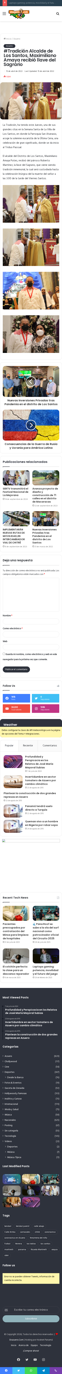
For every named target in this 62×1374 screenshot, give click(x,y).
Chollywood (11, 1061)
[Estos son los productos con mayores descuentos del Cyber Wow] (12, 1202)
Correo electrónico (13, 628)
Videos (8, 1141)
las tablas (31, 1243)
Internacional (11, 1104)
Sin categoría (11, 1131)
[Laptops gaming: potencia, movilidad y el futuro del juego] (46, 955)
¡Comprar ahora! (31, 1351)
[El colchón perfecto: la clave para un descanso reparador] (16, 955)
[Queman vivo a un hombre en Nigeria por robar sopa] (13, 826)
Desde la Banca (15, 1077)
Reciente (28, 746)
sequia (54, 1249)
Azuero (16, 39)
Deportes (9, 1072)
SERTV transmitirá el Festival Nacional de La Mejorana (15, 492)
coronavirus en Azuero (14, 1238)
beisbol (7, 1226)
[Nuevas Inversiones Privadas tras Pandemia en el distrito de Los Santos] (45, 518)
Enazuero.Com (16, 1340)
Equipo (34, 1345)
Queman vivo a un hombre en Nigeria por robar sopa (41, 823)
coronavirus (50, 1232)
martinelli (8, 1249)
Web (5, 641)
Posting (8, 1125)
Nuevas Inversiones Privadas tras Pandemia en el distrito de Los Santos (44, 536)
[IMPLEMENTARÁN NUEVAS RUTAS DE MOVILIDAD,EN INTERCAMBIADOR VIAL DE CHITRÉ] (16, 518)
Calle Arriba (9, 1232)
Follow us (9, 1265)
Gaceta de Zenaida (14, 1088)
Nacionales (10, 1120)
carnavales (25, 1232)
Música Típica (14, 1157)
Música (8, 1115)
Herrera (18, 1243)
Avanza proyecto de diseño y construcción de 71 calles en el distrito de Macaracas (45, 495)
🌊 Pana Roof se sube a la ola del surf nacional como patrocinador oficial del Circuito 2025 (46, 931)
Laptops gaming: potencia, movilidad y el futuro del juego (45, 970)
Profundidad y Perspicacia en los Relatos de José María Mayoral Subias (39, 762)
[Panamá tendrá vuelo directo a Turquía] (13, 811)
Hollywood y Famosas (16, 1093)
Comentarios (50, 746)
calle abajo (39, 1226)
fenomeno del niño (38, 1238)
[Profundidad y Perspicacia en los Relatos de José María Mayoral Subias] (13, 761)
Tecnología (10, 1136)
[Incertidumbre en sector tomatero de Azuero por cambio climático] (13, 781)
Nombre (7, 616)
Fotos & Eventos (13, 1083)
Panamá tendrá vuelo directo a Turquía (39, 807)
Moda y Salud (11, 1109)
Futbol (7, 1243)
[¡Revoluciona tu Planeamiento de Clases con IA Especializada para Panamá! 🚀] (12, 1179)
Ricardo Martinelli (39, 1249)
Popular (9, 746)
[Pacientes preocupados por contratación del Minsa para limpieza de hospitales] (16, 913)
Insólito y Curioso (13, 1099)
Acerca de (24, 1345)
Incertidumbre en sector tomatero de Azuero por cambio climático (40, 780)
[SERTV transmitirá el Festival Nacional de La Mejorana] (16, 477)
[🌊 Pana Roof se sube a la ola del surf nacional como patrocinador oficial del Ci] (46, 913)
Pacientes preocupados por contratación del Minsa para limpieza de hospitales (15, 931)
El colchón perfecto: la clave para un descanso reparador (16, 970)
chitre (37, 1232)
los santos (45, 1243)
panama (22, 1249)
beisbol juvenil (22, 1226)
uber (6, 1255)
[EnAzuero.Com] (19, 14)
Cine (7, 1067)
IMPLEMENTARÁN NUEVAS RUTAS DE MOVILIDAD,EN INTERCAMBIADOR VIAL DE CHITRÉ (14, 536)
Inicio (9, 39)
